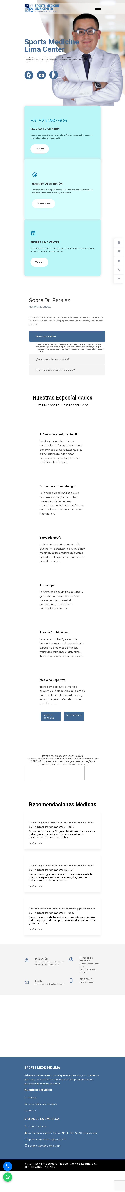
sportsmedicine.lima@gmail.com (49, 984)
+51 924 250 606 (48, 120)
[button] (24, 782)
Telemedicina (74, 715)
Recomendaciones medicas (40, 1103)
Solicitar (39, 149)
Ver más (39, 262)
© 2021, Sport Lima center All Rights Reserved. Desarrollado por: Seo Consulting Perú (60, 1165)
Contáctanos (43, 203)
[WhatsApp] (7, 1178)
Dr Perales (30, 1097)
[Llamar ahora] (7, 1167)
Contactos (30, 1110)
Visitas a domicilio (48, 716)
